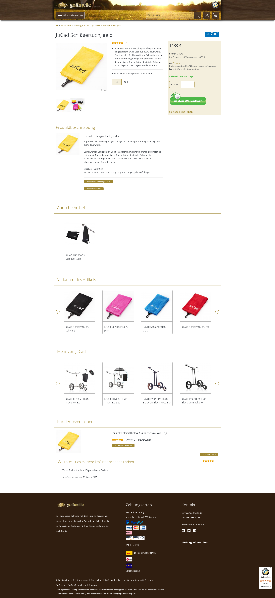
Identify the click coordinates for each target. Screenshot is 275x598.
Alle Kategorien (73, 15)
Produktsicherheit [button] (94, 188)
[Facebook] (194, 530)
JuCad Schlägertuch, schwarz (77, 328)
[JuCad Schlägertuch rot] (195, 305)
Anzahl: (175, 84)
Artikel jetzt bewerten (123, 445)
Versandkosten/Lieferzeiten (140, 580)
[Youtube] (183, 530)
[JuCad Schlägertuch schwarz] (79, 305)
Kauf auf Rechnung (135, 512)
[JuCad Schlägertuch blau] (156, 305)
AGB (107, 580)
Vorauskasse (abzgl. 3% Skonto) (141, 517)
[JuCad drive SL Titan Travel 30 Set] (118, 377)
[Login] (206, 15)
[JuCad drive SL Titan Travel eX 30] (79, 377)
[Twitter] (188, 530)
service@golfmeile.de (192, 513)
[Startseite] (57, 25)
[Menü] (270, 568)
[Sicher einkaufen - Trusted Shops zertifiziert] (215, 5)
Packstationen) (149, 552)
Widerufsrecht (118, 580)
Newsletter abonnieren (193, 524)
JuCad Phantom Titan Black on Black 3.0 (194, 400)
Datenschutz (97, 580)
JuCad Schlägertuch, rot (195, 326)
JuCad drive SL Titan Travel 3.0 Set (115, 400)
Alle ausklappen (209, 454)
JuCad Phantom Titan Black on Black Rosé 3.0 (156, 400)
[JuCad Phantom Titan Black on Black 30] (195, 377)
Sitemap (93, 585)
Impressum (82, 580)
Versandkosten (133, 570)
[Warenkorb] (215, 15)
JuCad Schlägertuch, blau (154, 328)
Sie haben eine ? (181, 111)
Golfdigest (61, 585)
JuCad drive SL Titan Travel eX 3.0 (77, 400)
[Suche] (197, 15)
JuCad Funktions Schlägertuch (75, 256)
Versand (176, 63)
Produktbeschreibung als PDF (98, 181)
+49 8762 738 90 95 (191, 517)
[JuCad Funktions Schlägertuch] (79, 234)
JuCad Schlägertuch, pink (116, 328)
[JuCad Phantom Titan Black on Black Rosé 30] (156, 377)
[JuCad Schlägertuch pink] (118, 305)
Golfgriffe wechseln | (78, 585)
